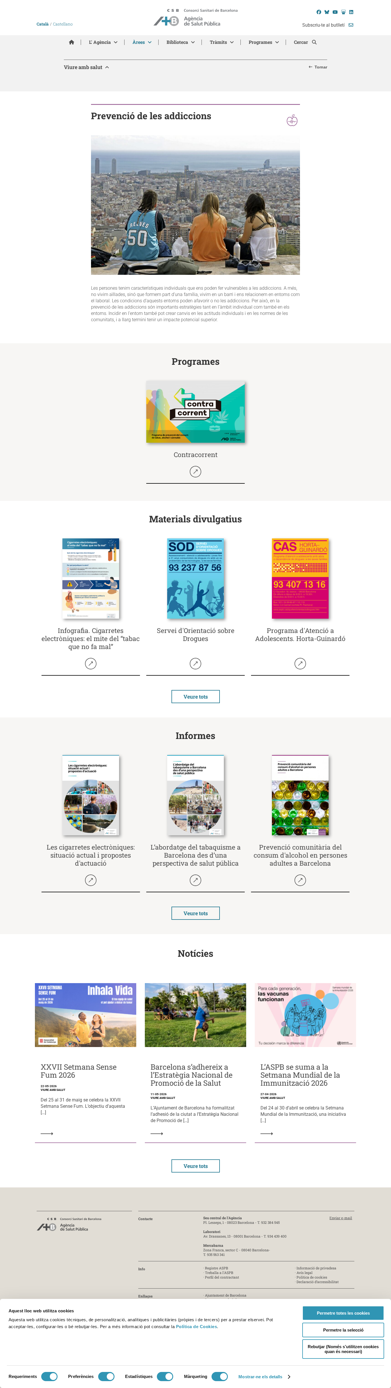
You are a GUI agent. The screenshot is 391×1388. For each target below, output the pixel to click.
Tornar (321, 67)
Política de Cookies (196, 1326)
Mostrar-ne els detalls (260, 1376)
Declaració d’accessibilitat (318, 1281)
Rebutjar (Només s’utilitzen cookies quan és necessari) (343, 1349)
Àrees (139, 42)
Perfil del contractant (222, 1277)
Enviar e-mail (340, 1218)
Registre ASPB (216, 1268)
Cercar (301, 42)
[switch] (106, 1376)
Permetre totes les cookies (343, 1313)
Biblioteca (177, 42)
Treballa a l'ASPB (219, 1272)
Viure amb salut (83, 67)
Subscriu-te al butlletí (324, 25)
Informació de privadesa (316, 1268)
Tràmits (218, 42)
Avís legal (305, 1272)
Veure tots (195, 696)
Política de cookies (312, 1277)
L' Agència (100, 42)
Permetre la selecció (343, 1330)
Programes (260, 42)
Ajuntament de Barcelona (225, 1295)
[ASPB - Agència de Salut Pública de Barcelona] (69, 1226)
